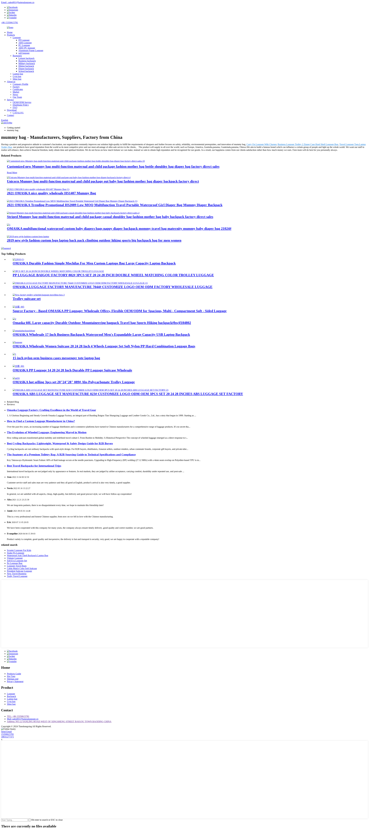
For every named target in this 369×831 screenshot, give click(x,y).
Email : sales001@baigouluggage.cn (17, 2)
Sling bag (17, 79)
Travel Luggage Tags (349, 144)
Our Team (17, 97)
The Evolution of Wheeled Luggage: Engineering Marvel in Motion (46, 432)
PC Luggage (24, 45)
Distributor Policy (21, 105)
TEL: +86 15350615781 (18, 716)
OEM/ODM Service (22, 102)
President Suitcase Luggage (19, 571)
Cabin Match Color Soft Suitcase (22, 568)
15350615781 (7, 734)
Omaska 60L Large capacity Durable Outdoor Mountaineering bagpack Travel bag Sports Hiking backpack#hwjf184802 (102, 323)
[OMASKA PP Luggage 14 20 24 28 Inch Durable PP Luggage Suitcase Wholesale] (18, 366)
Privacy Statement (15, 681)
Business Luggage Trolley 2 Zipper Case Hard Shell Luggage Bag (308, 144)
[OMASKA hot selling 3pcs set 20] (16, 378)
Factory (16, 87)
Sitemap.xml (12, 679)
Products (11, 35)
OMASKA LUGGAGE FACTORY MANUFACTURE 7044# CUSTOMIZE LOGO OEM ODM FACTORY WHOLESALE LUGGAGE (112, 287)
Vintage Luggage (15, 558)
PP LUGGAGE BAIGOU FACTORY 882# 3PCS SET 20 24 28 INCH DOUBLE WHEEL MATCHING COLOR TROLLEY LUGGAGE (113, 275)
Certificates (18, 89)
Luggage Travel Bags (17, 566)
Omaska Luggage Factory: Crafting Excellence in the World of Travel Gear (51, 410)
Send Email (6, 731)
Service (10, 99)
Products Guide (14, 673)
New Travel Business (16, 573)
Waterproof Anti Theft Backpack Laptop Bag (27, 555)
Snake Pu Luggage (15, 553)
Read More (12, 172)
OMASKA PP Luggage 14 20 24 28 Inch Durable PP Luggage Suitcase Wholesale (72, 370)
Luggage (17, 37)
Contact (10, 115)
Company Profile (20, 84)
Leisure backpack (26, 58)
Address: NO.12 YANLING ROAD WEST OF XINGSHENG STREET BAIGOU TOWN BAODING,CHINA (59, 721)
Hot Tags (11, 676)
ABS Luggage (25, 42)
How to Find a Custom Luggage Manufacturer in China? (41, 421)
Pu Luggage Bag (14, 563)
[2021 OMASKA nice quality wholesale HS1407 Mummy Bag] (38, 189)
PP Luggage (24, 40)
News (15, 94)
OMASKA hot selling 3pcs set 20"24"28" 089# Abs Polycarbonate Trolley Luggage (74, 382)
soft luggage (24, 53)
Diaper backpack (26, 68)
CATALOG (18, 112)
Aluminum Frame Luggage (30, 50)
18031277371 (7, 737)
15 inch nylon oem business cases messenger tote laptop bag (56, 358)
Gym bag (17, 76)
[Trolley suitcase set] (39, 295)
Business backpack (27, 61)
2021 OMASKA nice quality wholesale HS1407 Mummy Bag (51, 193)
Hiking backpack (26, 66)
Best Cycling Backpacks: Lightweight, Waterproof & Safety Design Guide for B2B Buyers (60, 443)
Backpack (17, 55)
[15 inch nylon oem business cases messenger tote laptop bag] (14, 354)
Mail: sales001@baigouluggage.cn (22, 719)
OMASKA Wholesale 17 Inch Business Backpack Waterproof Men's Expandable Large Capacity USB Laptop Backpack (101, 334)
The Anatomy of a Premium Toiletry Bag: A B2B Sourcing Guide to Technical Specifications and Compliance (71, 454)
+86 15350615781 (9, 22)
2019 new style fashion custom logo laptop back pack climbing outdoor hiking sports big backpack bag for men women (94, 240)
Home (10, 32)
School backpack (26, 71)
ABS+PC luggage (26, 48)
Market (16, 92)
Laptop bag (18, 74)
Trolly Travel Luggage (17, 576)
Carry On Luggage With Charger (261, 144)
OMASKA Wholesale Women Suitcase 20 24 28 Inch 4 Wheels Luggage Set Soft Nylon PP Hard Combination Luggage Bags (104, 346)
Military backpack (26, 63)
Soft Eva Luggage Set (17, 560)
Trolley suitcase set (27, 299)
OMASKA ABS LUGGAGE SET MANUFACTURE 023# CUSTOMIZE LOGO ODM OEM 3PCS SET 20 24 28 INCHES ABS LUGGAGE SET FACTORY (128, 394)
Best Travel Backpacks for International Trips (34, 465)
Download (12, 110)
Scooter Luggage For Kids (19, 550)
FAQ (15, 107)
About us (11, 81)
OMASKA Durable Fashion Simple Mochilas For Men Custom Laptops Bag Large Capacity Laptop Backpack (94, 263)
